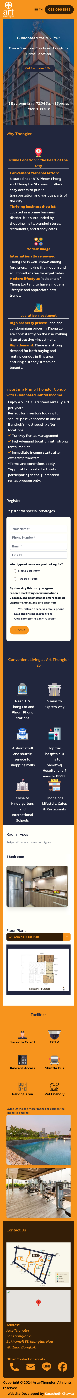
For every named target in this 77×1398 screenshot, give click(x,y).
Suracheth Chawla (59, 1393)
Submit (19, 630)
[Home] (8, 10)
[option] (42, 948)
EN (36, 9)
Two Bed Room (27, 579)
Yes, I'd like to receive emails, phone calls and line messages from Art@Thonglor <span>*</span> (39, 614)
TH (41, 9)
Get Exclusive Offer (38, 68)
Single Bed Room (28, 571)
